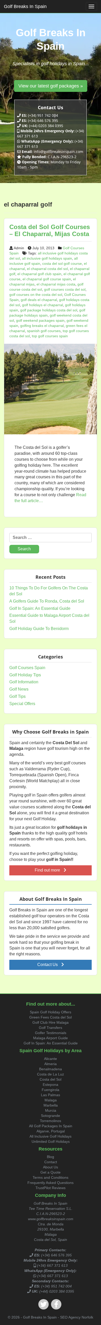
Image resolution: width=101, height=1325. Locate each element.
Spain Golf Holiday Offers (50, 1012)
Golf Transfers (50, 1028)
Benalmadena (50, 1069)
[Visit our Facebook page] (56, 1304)
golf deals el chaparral (39, 300)
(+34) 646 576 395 (56, 1255)
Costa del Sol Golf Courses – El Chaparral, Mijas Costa (49, 230)
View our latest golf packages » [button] (50, 86)
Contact (50, 1162)
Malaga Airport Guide (50, 1038)
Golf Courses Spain (27, 667)
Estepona (50, 1084)
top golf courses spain (50, 336)
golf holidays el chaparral (42, 305)
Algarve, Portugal (51, 1131)
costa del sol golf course (62, 263)
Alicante (50, 1059)
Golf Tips (17, 696)
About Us (50, 1167)
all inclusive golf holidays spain (47, 258)
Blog (50, 1157)
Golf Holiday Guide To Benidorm (39, 628)
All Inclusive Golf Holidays (50, 1136)
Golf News (18, 689)
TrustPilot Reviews (50, 1188)
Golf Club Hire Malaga (50, 1022)
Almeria (50, 1064)
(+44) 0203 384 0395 (56, 1291)
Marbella (51, 1105)
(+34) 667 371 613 (52, 1265)
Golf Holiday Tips (25, 675)
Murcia (50, 1110)
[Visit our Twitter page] (43, 1304)
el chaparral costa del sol (47, 269)
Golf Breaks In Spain (25, 6)
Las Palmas (50, 1095)
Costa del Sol (50, 1079)
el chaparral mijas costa (56, 284)
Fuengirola (50, 1090)
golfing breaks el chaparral (42, 326)
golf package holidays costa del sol (48, 310)
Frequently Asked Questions (50, 1183)
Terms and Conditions (50, 1177)
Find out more (48, 870)
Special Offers (22, 703)
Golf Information (23, 682)
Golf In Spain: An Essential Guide (39, 608)
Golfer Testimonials (50, 1033)
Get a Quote (50, 1172)
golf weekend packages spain (40, 320)
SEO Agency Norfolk (76, 1317)
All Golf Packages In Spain (50, 1126)
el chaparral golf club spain (39, 274)
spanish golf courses (44, 331)
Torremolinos (50, 1121)
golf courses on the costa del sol (35, 294)
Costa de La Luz (50, 1074)
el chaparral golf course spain (47, 279)
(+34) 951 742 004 (56, 1286)
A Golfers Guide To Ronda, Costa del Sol (46, 601)
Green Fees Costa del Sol (50, 1017)
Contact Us (48, 964)
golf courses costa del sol (64, 289)
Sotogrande (50, 1116)
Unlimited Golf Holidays (51, 1141)
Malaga (51, 1100)
